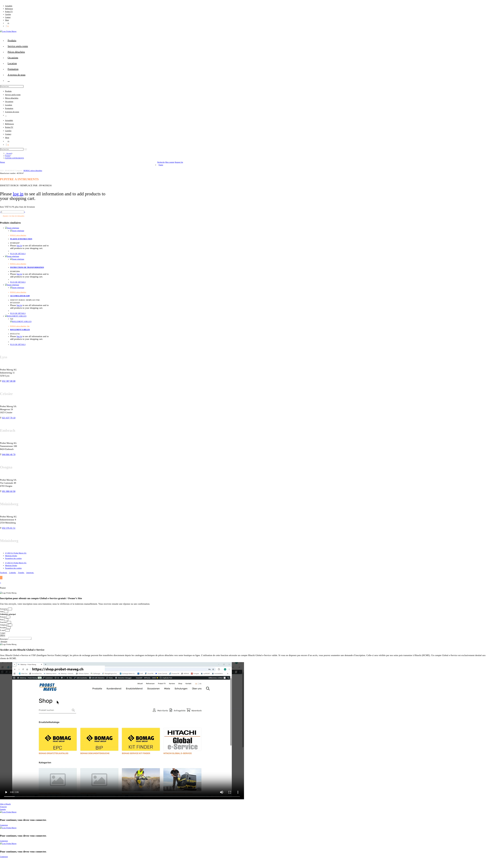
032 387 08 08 (8, 381)
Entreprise (4, 609)
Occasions (9, 101)
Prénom (3, 617)
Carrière (8, 14)
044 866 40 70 (8, 454)
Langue (2, 633)
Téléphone (4, 625)
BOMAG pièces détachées (33, 171)
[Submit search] (25, 149)
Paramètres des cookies (13, 558)
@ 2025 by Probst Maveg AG (15, 553)
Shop (7, 20)
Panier (161, 165)
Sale (28, 326)
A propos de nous (12, 112)
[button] (244, 801)
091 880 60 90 (8, 491)
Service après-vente (13, 95)
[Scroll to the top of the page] (1, 577)
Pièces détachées (11, 98)
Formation (9, 108)
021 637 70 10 (8, 417)
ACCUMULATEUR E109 (20, 296)
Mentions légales (11, 556)
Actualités (8, 6)
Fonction (3, 622)
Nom (2, 620)
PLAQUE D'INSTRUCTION (21, 239)
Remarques (4, 639)
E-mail (2, 630)
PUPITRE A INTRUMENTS (14, 158)
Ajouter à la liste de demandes (13, 216)
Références (9, 9)
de (8, 23)
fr (8, 26)
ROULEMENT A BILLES (20, 330)
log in (18, 193)
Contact (8, 17)
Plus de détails (18, 254)
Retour (2, 162)
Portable (3, 628)
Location (8, 105)
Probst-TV (9, 12)
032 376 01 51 (8, 528)
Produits (8, 91)
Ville (2, 612)
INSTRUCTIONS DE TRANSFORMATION (27, 267)
